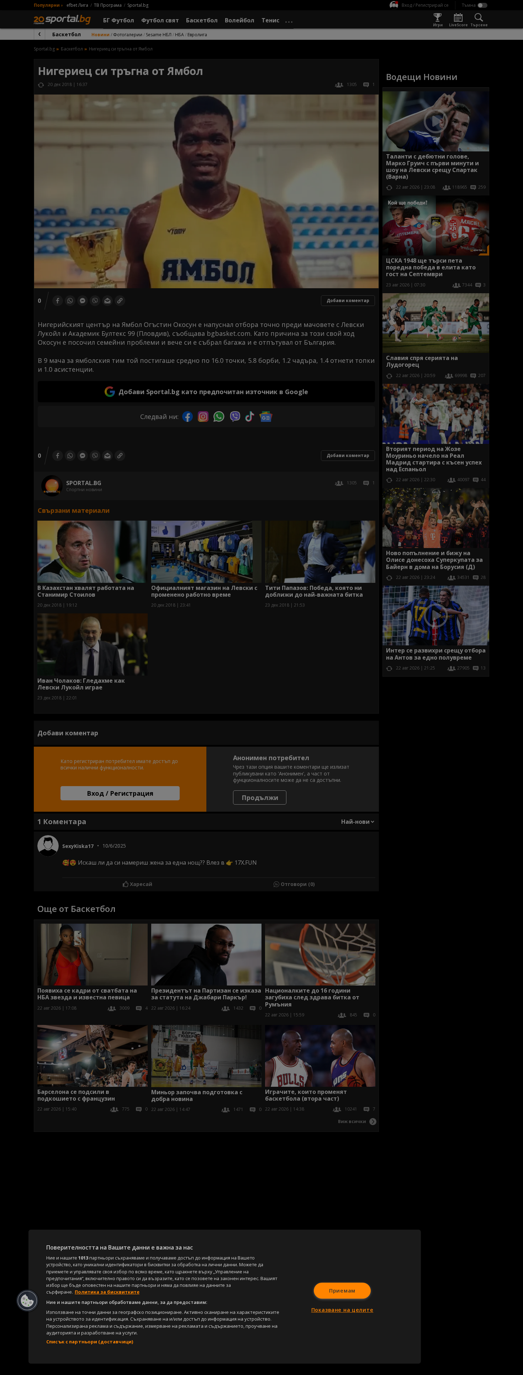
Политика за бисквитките (107, 1292)
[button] (27, 1300)
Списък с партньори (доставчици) (89, 1341)
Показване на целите (342, 1309)
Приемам (342, 1290)
